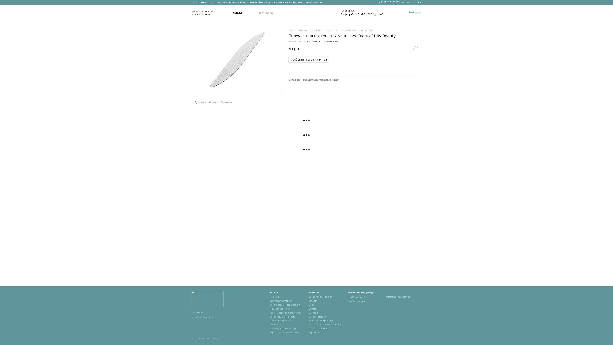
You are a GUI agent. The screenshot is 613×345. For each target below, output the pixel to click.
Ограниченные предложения (284, 332)
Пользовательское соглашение (287, 2)
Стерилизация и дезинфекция (285, 305)
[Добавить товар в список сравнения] (407, 48)
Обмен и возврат (237, 2)
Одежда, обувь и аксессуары (284, 328)
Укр (403, 2)
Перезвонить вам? (356, 301)
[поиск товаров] (328, 12)
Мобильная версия (203, 317)
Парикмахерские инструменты (285, 313)
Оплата (212, 2)
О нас (203, 2)
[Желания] (397, 12)
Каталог (195, 2)
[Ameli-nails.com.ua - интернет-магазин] (207, 299)
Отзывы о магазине (313, 2)
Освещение (275, 324)
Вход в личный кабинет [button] (320, 297)
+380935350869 (389, 2)
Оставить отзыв (330, 41)
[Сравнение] (388, 12)
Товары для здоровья (280, 320)
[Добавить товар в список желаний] (415, 48)
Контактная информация (259, 2)
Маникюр (274, 297)
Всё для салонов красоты (282, 317)
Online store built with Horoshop (205, 338)
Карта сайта (315, 332)
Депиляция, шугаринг (281, 301)
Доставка (222, 2)
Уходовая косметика (280, 309)
